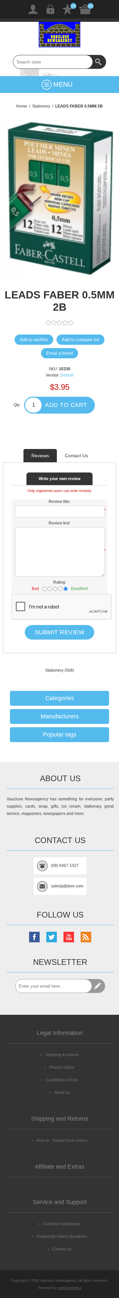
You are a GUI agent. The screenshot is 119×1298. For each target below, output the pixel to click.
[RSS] (86, 937)
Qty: (17, 405)
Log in (50, 9)
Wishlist (67, 9)
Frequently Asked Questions (62, 1236)
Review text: (59, 523)
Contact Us (76, 455)
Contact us (61, 1249)
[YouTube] (68, 937)
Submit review (60, 632)
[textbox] (53, 61)
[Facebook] (34, 937)
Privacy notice (61, 1067)
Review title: (59, 501)
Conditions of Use (62, 1080)
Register (33, 9)
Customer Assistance (62, 1224)
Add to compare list (80, 339)
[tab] (40, 455)
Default (66, 375)
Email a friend (59, 353)
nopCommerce (70, 1288)
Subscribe (98, 986)
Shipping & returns (62, 1054)
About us (62, 1092)
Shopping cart (85, 9)
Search (99, 61)
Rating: (59, 582)
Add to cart (66, 405)
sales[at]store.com (67, 886)
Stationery (54, 670)
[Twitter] (51, 937)
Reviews (40, 455)
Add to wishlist (34, 339)
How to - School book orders (61, 1140)
